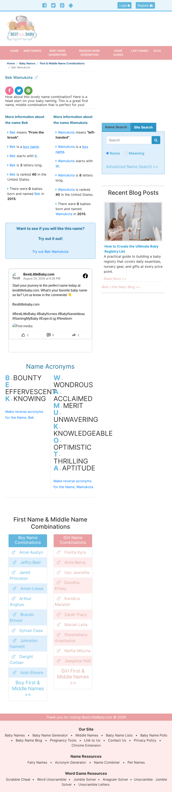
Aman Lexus (31, 588)
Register (144, 5)
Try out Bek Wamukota (50, 251)
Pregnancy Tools (63, 740)
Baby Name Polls (153, 735)
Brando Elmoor (22, 617)
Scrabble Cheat (18, 779)
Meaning (136, 153)
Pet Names (136, 762)
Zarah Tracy (75, 614)
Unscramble (143, 779)
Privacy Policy (145, 740)
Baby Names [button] (32, 50)
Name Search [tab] (116, 127)
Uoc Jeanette (77, 572)
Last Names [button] (139, 50)
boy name (31, 146)
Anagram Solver (115, 779)
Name (114, 153)
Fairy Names (37, 762)
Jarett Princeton (20, 575)
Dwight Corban (21, 659)
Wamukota (66, 132)
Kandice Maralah (67, 601)
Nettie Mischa (77, 650)
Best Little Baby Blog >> (121, 287)
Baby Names (27, 63)
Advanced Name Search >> (132, 166)
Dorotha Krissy (67, 585)
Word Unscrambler (52, 779)
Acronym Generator (70, 762)
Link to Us (92, 740)
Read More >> (115, 279)
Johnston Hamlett (24, 643)
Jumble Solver (84, 779)
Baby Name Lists (119, 735)
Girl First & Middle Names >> (73, 677)
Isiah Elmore (31, 672)
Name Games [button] (118, 52)
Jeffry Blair (30, 562)
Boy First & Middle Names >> (28, 688)
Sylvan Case (31, 630)
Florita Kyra (75, 552)
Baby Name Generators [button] (57, 52)
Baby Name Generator (50, 735)
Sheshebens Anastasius (71, 637)
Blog (157, 50)
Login (123, 5)
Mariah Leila (75, 624)
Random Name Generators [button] (89, 52)
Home (16, 50)
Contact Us (117, 740)
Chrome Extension (86, 745)
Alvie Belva (74, 562)
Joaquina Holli (77, 660)
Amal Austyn (31, 552)
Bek (13, 132)
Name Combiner (107, 762)
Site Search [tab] (143, 127)
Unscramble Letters (93, 784)
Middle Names (87, 735)
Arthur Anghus (20, 601)
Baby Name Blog (29, 740)
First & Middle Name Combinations (62, 63)
